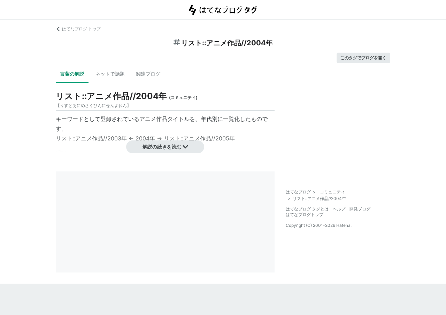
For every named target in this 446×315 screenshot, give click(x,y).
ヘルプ (339, 209)
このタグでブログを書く (363, 57)
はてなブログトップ (304, 214)
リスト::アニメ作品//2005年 (199, 138)
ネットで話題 (110, 74)
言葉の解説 (72, 74)
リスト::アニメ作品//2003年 (91, 138)
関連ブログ (148, 74)
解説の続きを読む (162, 146)
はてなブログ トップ (81, 28)
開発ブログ (359, 209)
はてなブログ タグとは (307, 209)
